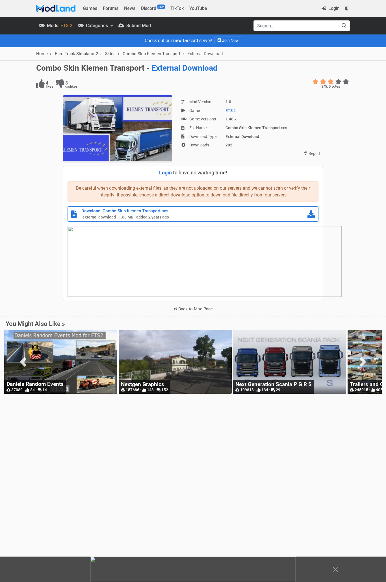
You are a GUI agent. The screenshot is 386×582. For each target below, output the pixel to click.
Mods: (59, 25)
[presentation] (23, 362)
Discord (152, 8)
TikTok (177, 8)
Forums (110, 8)
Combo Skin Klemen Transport (151, 53)
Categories (97, 25)
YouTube (198, 8)
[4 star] (338, 81)
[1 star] (315, 81)
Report (314, 153)
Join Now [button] (230, 40)
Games (90, 8)
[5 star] (346, 81)
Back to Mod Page (195, 308)
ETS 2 (230, 110)
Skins (110, 53)
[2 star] (323, 81)
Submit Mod (138, 25)
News (129, 8)
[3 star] (331, 81)
